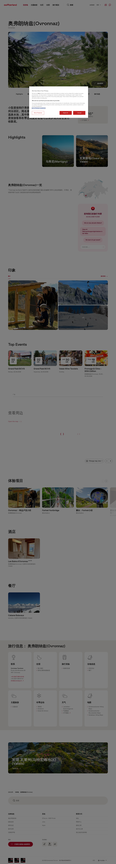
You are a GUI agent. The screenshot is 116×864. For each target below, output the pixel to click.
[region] (58, 102)
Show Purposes (38, 112)
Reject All (65, 112)
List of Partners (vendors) (38, 108)
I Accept (79, 112)
